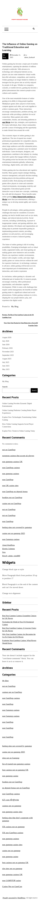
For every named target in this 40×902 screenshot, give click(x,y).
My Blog (14, 306)
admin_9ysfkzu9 (29, 57)
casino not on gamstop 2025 (13, 533)
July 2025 (5, 362)
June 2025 (5, 366)
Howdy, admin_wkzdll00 (11, 556)
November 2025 (8, 352)
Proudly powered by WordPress (14, 898)
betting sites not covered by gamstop (17, 527)
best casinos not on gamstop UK (15, 770)
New (4, 552)
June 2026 (5, 344)
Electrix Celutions (8, 549)
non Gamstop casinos (10, 539)
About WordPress (8, 545)
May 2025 (5, 369)
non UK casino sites (10, 485)
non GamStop (7, 479)
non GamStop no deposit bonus (15, 491)
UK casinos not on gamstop (13, 827)
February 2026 (7, 348)
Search (4, 387)
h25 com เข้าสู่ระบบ (10, 800)
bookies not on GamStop (12, 497)
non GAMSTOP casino (11, 880)
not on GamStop (8, 450)
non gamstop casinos (10, 473)
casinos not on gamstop (11, 806)
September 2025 (8, 355)
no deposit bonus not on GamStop (16, 788)
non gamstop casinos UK (12, 462)
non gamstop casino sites (12, 812)
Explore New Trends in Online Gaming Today (18, 431)
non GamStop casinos (11, 468)
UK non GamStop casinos (12, 833)
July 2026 (5, 341)
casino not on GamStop (11, 503)
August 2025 (6, 359)
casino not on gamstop (11, 851)
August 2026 (6, 337)
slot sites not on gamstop (12, 868)
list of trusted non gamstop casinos (16, 764)
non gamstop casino (10, 776)
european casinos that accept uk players (18, 456)
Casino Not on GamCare (12, 886)
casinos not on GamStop (12, 692)
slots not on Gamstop (10, 758)
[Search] (34, 29)
